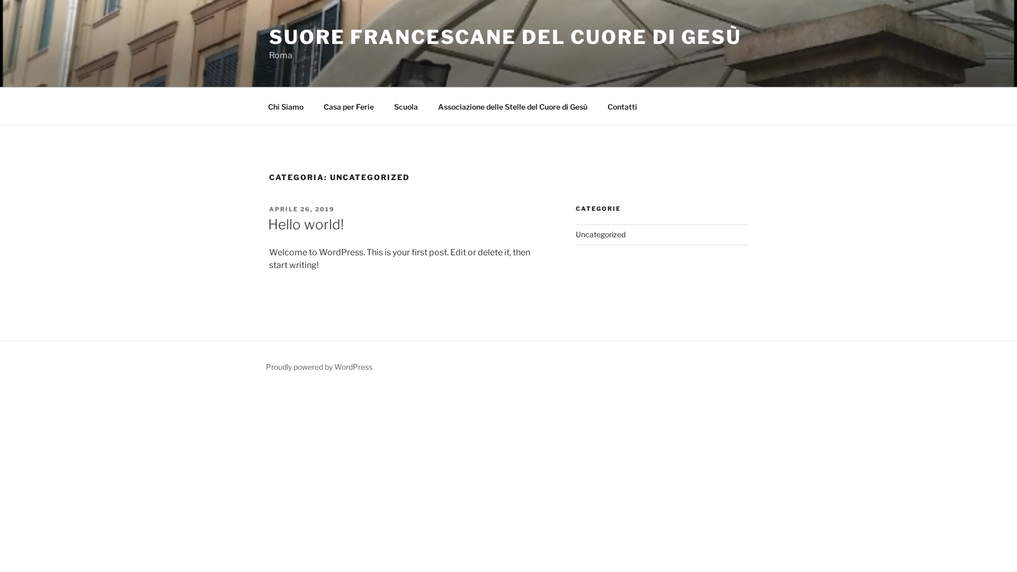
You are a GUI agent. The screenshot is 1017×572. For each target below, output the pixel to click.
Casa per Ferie (349, 106)
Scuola (406, 106)
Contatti (622, 106)
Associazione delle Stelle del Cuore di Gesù (512, 106)
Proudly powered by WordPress (319, 366)
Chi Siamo (286, 106)
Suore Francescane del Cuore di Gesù (505, 37)
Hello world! (306, 224)
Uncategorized (601, 234)
